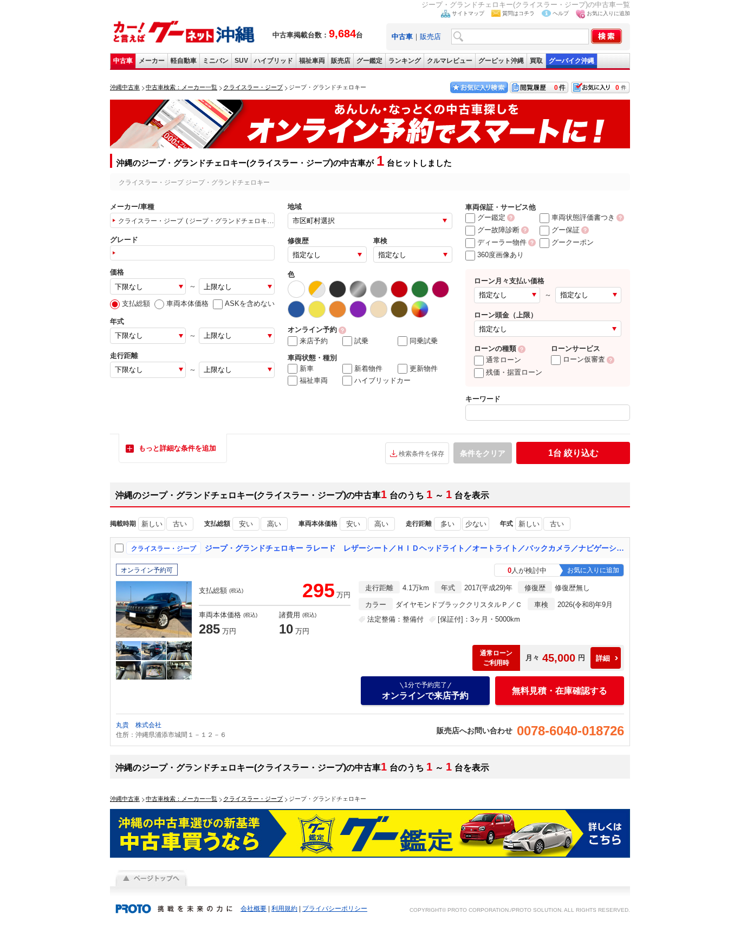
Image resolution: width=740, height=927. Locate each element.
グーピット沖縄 (501, 60)
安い (246, 524)
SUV (241, 60)
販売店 (430, 36)
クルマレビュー (449, 60)
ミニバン (216, 60)
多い (447, 524)
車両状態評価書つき (583, 217)
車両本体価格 (187, 303)
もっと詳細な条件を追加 (177, 448)
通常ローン (503, 360)
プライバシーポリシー (334, 908)
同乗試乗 (424, 341)
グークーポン (572, 242)
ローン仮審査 (584, 359)
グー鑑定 (369, 60)
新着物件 (368, 368)
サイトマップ (468, 13)
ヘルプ (561, 13)
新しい (152, 524)
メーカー (152, 60)
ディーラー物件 (502, 242)
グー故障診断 (498, 230)
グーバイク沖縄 (571, 60)
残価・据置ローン (514, 372)
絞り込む (573, 453)
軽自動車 (184, 60)
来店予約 (314, 341)
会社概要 (254, 908)
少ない (475, 524)
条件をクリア (482, 453)
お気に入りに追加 (608, 13)
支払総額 (136, 303)
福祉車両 (312, 60)
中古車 (123, 60)
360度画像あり (500, 255)
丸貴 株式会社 (138, 725)
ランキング (404, 60)
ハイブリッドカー (382, 380)
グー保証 (565, 230)
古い (180, 524)
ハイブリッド (273, 60)
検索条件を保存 (421, 454)
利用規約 (284, 908)
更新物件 (424, 368)
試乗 (361, 341)
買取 (536, 60)
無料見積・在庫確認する (559, 690)
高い (274, 524)
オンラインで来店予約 (425, 690)
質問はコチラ (518, 13)
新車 (307, 368)
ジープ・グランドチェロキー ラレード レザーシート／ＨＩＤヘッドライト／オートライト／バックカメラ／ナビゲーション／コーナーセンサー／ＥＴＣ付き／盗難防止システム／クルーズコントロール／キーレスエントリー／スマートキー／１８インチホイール (415, 548)
